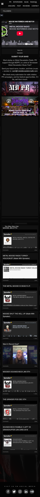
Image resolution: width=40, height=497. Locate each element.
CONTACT (35, 6)
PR (10, 2)
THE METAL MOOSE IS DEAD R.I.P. (16, 286)
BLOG (26, 2)
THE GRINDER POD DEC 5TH (14, 399)
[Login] (36, 2)
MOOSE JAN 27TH (10, 228)
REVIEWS (26, 6)
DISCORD (11, 6)
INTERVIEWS (18, 2)
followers (7, 11)
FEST (19, 6)
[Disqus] (20, 142)
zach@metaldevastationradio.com (25, 71)
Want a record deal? (11, 344)
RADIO (32, 2)
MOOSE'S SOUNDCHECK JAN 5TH (16, 371)
